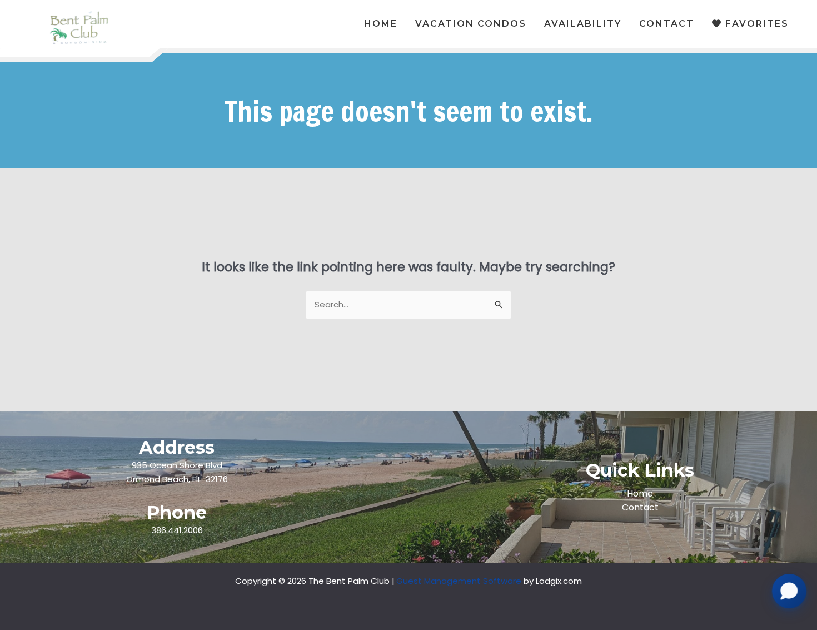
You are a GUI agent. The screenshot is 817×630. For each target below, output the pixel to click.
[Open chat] (789, 596)
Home (640, 493)
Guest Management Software (458, 581)
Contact (640, 507)
